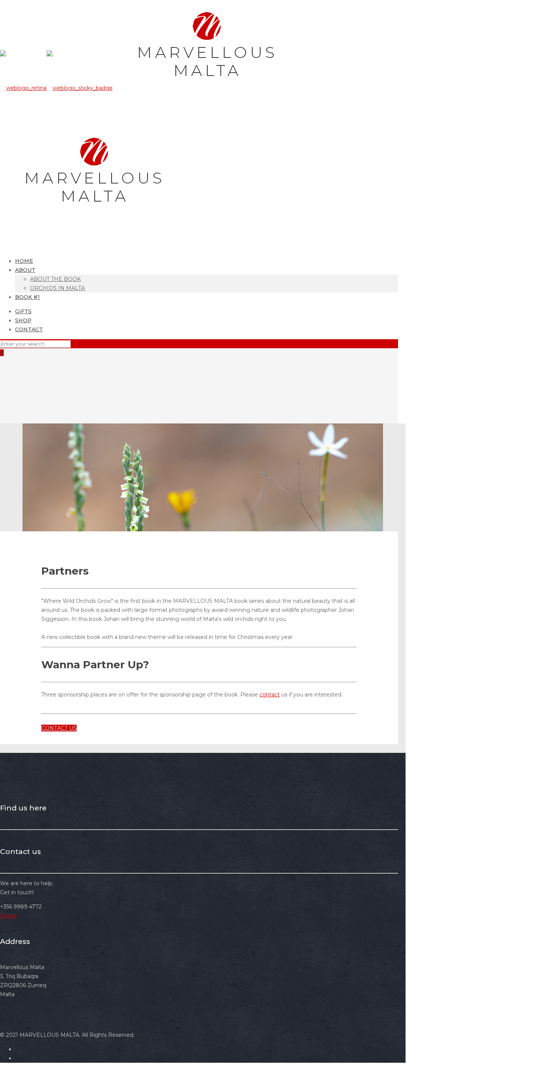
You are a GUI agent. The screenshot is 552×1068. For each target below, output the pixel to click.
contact (269, 694)
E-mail (8, 915)
